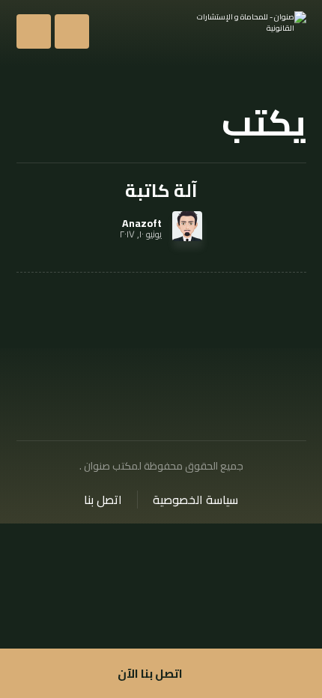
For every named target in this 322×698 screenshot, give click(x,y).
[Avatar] (187, 226)
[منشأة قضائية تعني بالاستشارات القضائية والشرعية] (246, 31)
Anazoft (142, 223)
